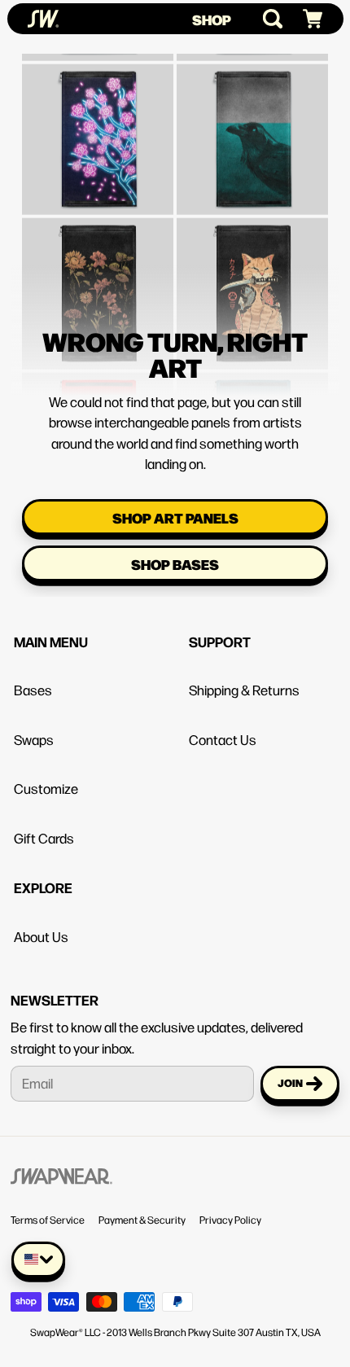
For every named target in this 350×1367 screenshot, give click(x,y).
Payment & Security (142, 1219)
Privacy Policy (230, 1219)
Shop (211, 19)
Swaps (34, 739)
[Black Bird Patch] (252, 110)
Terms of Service (48, 1219)
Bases (33, 690)
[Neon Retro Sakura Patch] (97, 110)
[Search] (265, 18)
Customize (46, 788)
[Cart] (305, 19)
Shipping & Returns (244, 690)
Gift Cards (44, 838)
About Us (41, 936)
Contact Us (222, 739)
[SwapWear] (43, 18)
